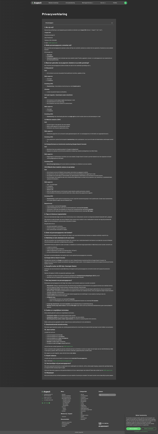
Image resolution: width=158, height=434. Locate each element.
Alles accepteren (133, 428)
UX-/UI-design (84, 418)
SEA (81, 412)
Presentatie (83, 411)
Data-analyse (83, 400)
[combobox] (107, 395)
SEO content (65, 404)
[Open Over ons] (105, 3)
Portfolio (63, 411)
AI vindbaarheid (66, 402)
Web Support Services (66, 398)
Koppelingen (83, 405)
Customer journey (66, 401)
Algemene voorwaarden (67, 422)
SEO (82, 414)
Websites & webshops (66, 395)
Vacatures (64, 416)
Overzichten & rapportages (86, 409)
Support (82, 416)
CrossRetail (83, 397)
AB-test (82, 394)
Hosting (82, 404)
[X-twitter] (47, 403)
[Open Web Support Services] (92, 3)
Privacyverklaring (144, 431)
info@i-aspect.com (52, 43)
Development (65, 405)
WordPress (83, 419)
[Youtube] (49, 403)
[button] (125, 3)
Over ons (64, 407)
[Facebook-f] (44, 403)
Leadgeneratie (84, 407)
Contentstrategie (84, 395)
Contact (64, 409)
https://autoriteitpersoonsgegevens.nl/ (62, 361)
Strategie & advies (66, 400)
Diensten (63, 394)
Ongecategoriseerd (85, 408)
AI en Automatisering (66, 397)
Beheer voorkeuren (148, 428)
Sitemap (63, 426)
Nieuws (64, 408)
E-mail (82, 402)
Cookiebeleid (137, 431)
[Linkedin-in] (42, 403)
